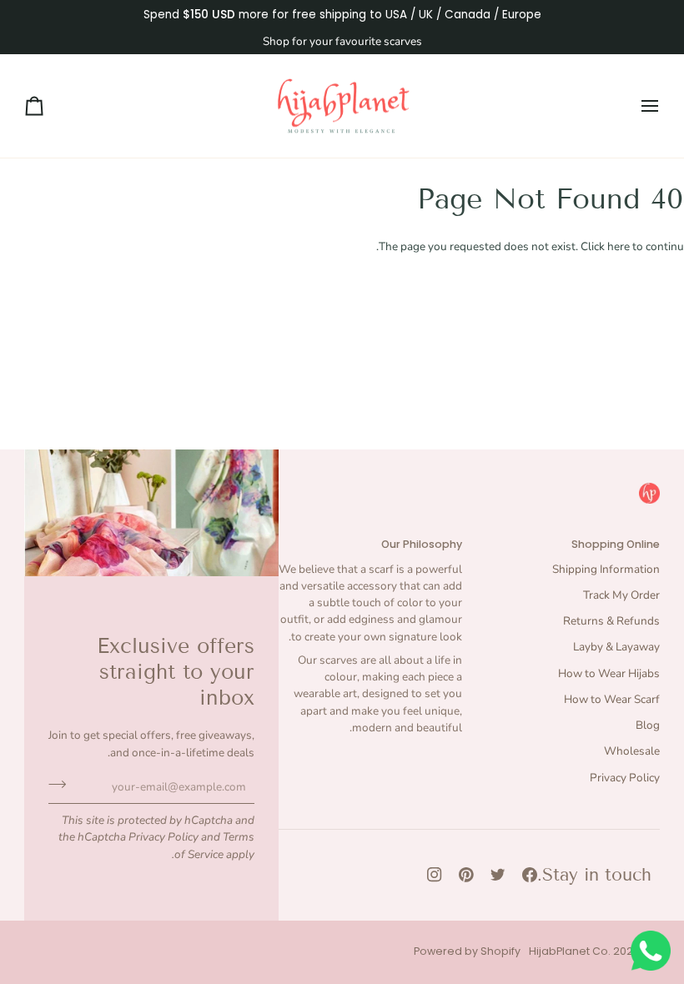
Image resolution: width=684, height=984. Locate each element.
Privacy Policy (163, 837)
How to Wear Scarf (612, 699)
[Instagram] (434, 874)
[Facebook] (529, 874)
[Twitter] (497, 874)
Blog (648, 725)
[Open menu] (635, 106)
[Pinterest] (466, 874)
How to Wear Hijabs (609, 673)
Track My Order (621, 595)
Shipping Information (606, 569)
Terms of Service (214, 845)
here (618, 246)
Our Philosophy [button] (421, 544)
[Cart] (49, 106)
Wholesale (632, 751)
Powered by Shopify (467, 951)
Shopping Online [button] (615, 544)
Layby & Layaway (616, 647)
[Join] (62, 784)
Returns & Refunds (611, 621)
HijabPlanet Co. (570, 951)
